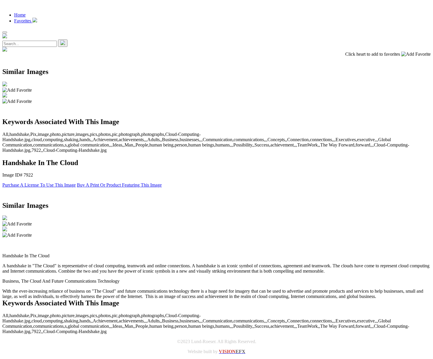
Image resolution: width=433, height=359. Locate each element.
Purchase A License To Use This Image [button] (39, 184)
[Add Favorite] (17, 90)
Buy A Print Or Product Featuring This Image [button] (119, 184)
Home (20, 14)
